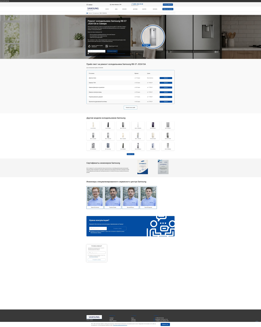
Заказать (166, 82)
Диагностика (92, 78)
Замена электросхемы (95, 92)
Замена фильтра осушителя (96, 87)
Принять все (165, 324)
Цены (116, 9)
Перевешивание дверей (96, 97)
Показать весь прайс (130, 107)
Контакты (155, 9)
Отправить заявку (112, 51)
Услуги (106, 9)
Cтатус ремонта (168, 4)
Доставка (135, 9)
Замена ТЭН (92, 82)
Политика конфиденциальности (120, 325)
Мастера (144, 9)
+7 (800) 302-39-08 (137, 4)
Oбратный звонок (168, 9)
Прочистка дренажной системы (98, 101)
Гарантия (124, 9)
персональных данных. (120, 53)
